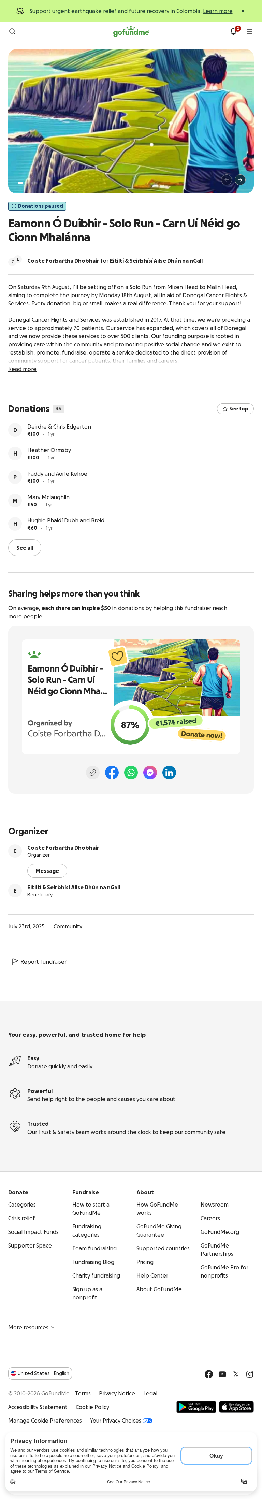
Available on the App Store (236, 1407)
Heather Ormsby (49, 450)
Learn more (218, 11)
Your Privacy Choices (115, 1420)
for (115, 261)
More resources (28, 1327)
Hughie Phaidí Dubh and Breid (65, 520)
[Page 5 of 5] (41, 183)
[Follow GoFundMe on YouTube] (222, 1374)
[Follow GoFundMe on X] (236, 1374)
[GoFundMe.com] (131, 31)
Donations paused (40, 206)
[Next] (240, 179)
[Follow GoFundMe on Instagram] (250, 1374)
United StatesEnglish (43, 1373)
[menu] (250, 31)
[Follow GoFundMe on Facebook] (209, 1374)
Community (68, 926)
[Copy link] (93, 772)
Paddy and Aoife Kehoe (57, 474)
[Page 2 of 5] (27, 183)
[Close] (242, 10)
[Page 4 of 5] (36, 183)
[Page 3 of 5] (32, 183)
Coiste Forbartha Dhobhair (63, 848)
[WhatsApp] (131, 772)
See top (238, 409)
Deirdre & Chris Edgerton (59, 426)
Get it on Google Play (196, 1407)
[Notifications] (233, 31)
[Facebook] (112, 772)
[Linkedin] (169, 772)
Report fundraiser (43, 962)
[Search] (12, 31)
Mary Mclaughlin (48, 497)
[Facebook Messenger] (150, 772)
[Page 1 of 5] (20, 183)
